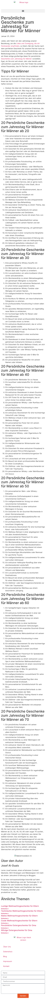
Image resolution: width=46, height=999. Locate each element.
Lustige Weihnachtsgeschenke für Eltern (20, 906)
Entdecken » (5, 908)
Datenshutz (7, 951)
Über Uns (7, 947)
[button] (23, 11)
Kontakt (6, 966)
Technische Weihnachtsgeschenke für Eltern (22, 911)
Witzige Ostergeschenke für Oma (16, 930)
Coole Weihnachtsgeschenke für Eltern (19, 920)
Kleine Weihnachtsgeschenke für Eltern (19, 916)
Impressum (7, 961)
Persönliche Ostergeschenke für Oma (18, 925)
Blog (5, 956)
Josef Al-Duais (10, 865)
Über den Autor (12, 861)
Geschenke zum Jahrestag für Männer (16, 59)
